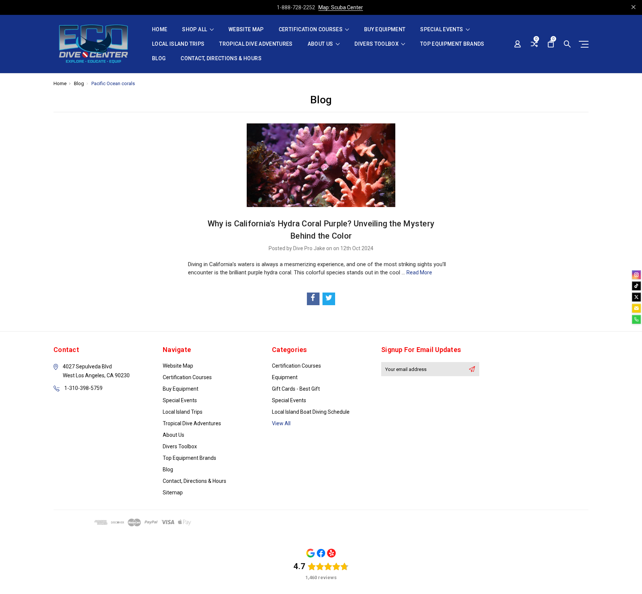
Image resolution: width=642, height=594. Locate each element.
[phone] (636, 319)
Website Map (246, 29)
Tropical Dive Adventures (255, 44)
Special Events (442, 29)
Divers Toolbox (377, 44)
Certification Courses (311, 29)
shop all (195, 29)
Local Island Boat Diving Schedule (311, 412)
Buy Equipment (385, 29)
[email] (636, 308)
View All (281, 423)
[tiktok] (636, 285)
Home (159, 29)
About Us (321, 44)
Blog (159, 58)
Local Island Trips (178, 44)
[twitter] (636, 297)
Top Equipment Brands (452, 44)
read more (419, 272)
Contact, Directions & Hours (221, 58)
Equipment (285, 377)
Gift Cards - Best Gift (296, 389)
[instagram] (636, 274)
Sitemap (173, 492)
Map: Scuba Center (340, 7)
